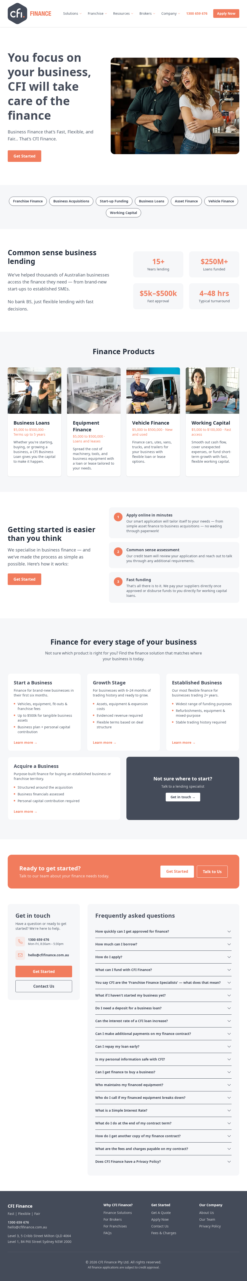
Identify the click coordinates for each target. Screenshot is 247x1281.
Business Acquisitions (71, 201)
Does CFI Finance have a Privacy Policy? (128, 1161)
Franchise (95, 13)
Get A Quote (161, 1212)
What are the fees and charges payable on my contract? (141, 1148)
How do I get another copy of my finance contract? (138, 1136)
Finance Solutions (117, 1212)
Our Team (207, 1219)
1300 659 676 (196, 13)
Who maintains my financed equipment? (129, 1084)
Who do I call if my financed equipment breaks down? (140, 1097)
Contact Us (43, 986)
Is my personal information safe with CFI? (130, 1059)
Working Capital (123, 212)
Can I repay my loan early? (117, 1046)
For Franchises (115, 1226)
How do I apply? (108, 957)
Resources (121, 13)
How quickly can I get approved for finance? (132, 931)
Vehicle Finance (221, 201)
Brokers (145, 13)
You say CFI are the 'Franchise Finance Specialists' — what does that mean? (158, 982)
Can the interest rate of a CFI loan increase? (131, 1021)
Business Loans (151, 201)
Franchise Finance (28, 201)
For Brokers (112, 1219)
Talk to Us (212, 871)
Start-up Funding (114, 201)
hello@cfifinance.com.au (27, 1227)
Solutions (70, 13)
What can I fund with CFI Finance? (123, 969)
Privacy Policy (210, 1226)
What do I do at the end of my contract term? (133, 1123)
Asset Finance (186, 201)
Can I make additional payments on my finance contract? (143, 1033)
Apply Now (226, 13)
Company (169, 13)
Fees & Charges (163, 1233)
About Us (206, 1212)
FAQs (107, 1233)
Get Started (24, 156)
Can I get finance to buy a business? (125, 1072)
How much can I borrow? (116, 944)
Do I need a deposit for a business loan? (128, 1008)
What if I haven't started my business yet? (130, 995)
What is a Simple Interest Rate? (121, 1110)
